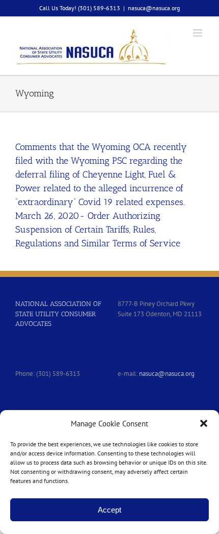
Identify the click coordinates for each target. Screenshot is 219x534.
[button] (204, 423)
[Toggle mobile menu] (198, 33)
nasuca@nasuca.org (154, 8)
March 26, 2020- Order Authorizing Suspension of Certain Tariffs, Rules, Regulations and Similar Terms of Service (97, 229)
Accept (109, 509)
